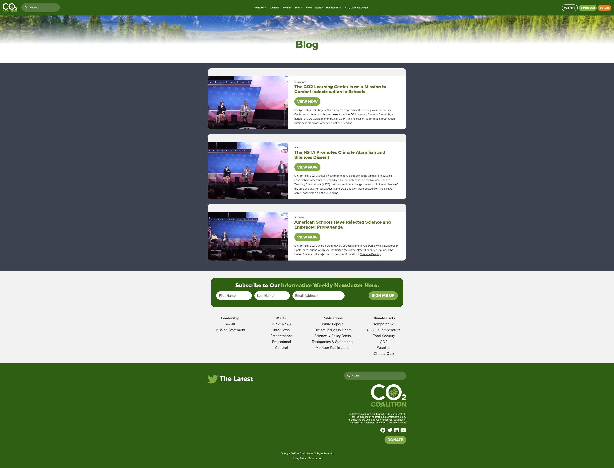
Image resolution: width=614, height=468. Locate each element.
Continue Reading (341, 123)
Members (274, 7)
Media (286, 7)
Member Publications (333, 347)
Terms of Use (315, 458)
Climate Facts (383, 318)
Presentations (281, 335)
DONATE (605, 8)
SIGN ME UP (383, 296)
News (309, 7)
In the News (281, 324)
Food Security (384, 335)
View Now (307, 101)
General (281, 347)
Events (319, 7)
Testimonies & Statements (333, 341)
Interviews (281, 330)
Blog (297, 7)
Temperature (384, 324)
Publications (333, 7)
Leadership (230, 318)
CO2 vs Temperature (384, 330)
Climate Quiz (588, 8)
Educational (281, 341)
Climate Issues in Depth (333, 330)
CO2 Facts (569, 8)
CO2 (384, 341)
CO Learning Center (356, 8)
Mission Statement (230, 330)
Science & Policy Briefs (332, 335)
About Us (259, 7)
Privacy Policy (299, 458)
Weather (384, 347)
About (230, 324)
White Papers (332, 324)
